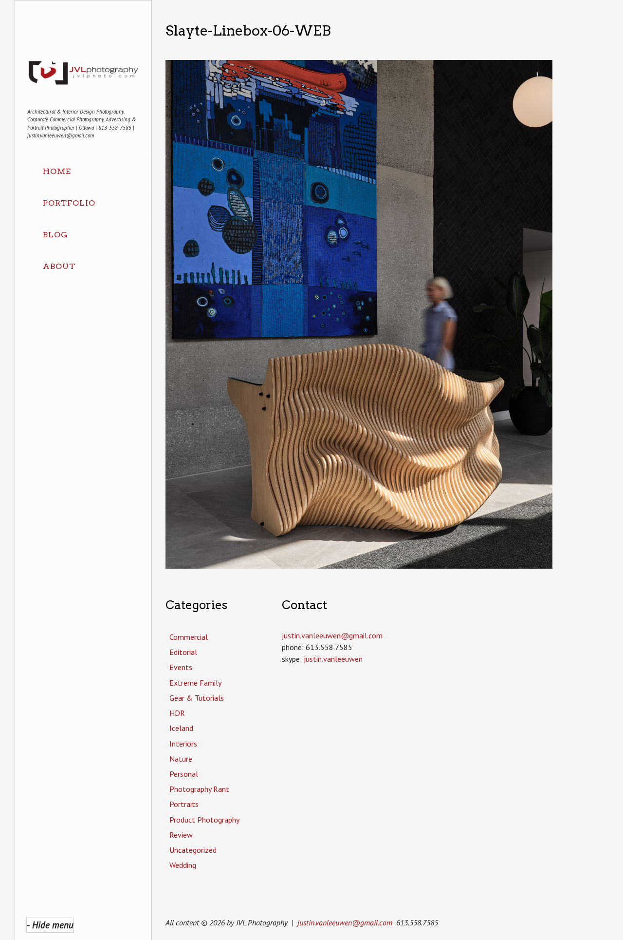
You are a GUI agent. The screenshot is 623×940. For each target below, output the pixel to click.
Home (57, 171)
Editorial (183, 652)
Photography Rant (199, 789)
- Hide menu (50, 925)
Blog (55, 234)
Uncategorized (193, 850)
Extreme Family (195, 683)
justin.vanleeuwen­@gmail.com (332, 635)
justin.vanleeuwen (333, 659)
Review (181, 835)
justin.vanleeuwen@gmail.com (344, 922)
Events (180, 667)
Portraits (184, 804)
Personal (183, 774)
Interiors (183, 743)
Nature (180, 759)
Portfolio (69, 203)
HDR (177, 713)
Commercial (188, 637)
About (59, 266)
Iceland (181, 728)
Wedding (182, 865)
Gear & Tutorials (196, 698)
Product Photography (204, 820)
